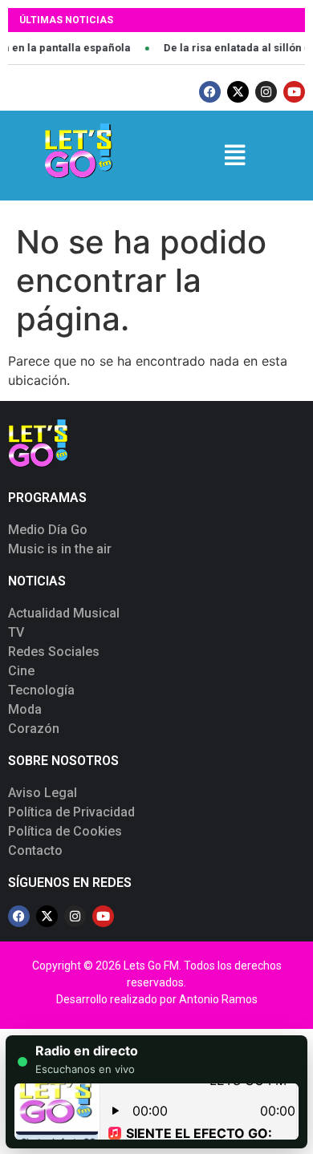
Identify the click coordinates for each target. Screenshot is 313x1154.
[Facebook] (210, 92)
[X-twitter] (238, 92)
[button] (235, 155)
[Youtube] (294, 92)
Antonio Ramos (218, 999)
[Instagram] (266, 92)
